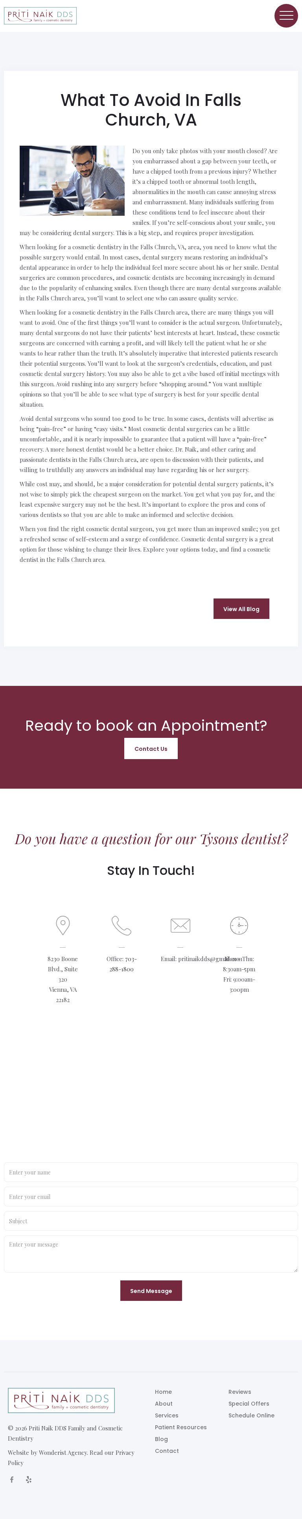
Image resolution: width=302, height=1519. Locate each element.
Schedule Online (251, 1415)
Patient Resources (181, 1427)
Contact (167, 1451)
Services (167, 1415)
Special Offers (248, 1404)
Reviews (239, 1392)
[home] (40, 15)
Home (163, 1392)
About (164, 1404)
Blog (161, 1439)
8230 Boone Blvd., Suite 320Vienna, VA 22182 (63, 979)
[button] (286, 16)
